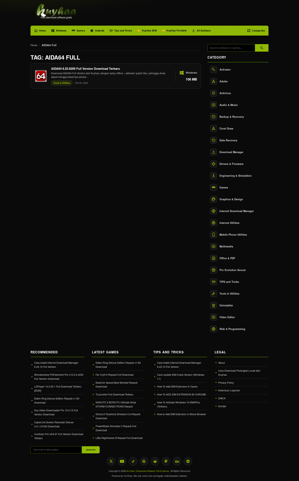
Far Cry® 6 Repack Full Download (114, 374)
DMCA (222, 398)
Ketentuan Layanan (229, 390)
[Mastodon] (166, 461)
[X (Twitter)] (111, 461)
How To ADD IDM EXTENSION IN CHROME (181, 394)
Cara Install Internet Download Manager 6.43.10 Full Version (56, 364)
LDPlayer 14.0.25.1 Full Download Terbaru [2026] (57, 388)
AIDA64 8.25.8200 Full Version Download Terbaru (85, 68)
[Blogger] (188, 461)
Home (34, 45)
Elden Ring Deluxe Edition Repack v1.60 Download (56, 400)
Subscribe (90, 449)
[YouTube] (122, 461)
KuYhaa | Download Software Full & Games (148, 470)
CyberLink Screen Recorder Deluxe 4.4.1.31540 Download (54, 424)
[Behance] (177, 461)
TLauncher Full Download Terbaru (114, 394)
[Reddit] (155, 461)
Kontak (222, 406)
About (221, 362)
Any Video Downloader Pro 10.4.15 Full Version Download (56, 412)
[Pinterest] (144, 461)
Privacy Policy (226, 382)
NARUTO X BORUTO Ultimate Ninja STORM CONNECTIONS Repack (116, 404)
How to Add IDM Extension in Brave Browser (181, 414)
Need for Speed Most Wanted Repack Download (116, 384)
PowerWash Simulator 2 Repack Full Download (116, 428)
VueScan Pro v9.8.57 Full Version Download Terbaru (58, 436)
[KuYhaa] (57, 12)
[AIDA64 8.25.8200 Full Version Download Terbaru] (116, 75)
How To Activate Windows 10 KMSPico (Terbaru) (178, 404)
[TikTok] (133, 461)
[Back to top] (290, 474)
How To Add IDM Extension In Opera (177, 386)
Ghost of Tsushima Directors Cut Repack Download (118, 416)
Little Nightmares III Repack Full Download (119, 438)
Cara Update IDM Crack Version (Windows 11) (180, 376)
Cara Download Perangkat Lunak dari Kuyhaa (239, 372)
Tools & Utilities (61, 82)
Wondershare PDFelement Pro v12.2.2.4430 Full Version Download (58, 376)
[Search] (261, 48)
